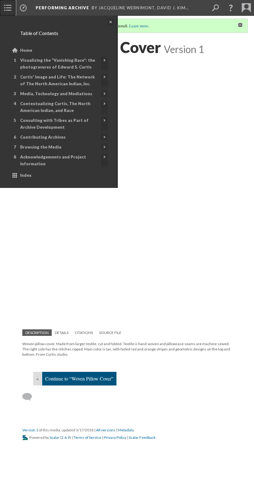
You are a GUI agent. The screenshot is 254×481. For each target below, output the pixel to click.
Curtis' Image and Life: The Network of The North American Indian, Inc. (57, 80)
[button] (231, 8)
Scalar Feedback (142, 437)
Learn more (138, 26)
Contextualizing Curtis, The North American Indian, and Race (55, 107)
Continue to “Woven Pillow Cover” (79, 378)
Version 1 (30, 430)
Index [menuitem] (26, 175)
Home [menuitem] (26, 50)
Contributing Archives (43, 137)
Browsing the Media (40, 147)
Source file (110, 332)
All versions (106, 430)
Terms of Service (87, 437)
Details (61, 332)
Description (37, 332)
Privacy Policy (115, 437)
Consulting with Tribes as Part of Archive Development (54, 124)
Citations (84, 332)
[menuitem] (7, 8)
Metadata (126, 430)
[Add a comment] (29, 397)
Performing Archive (62, 7)
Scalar (54, 437)
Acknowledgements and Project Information (53, 160)
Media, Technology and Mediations (56, 93)
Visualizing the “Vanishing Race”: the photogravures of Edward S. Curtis (57, 63)
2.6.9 (65, 437)
